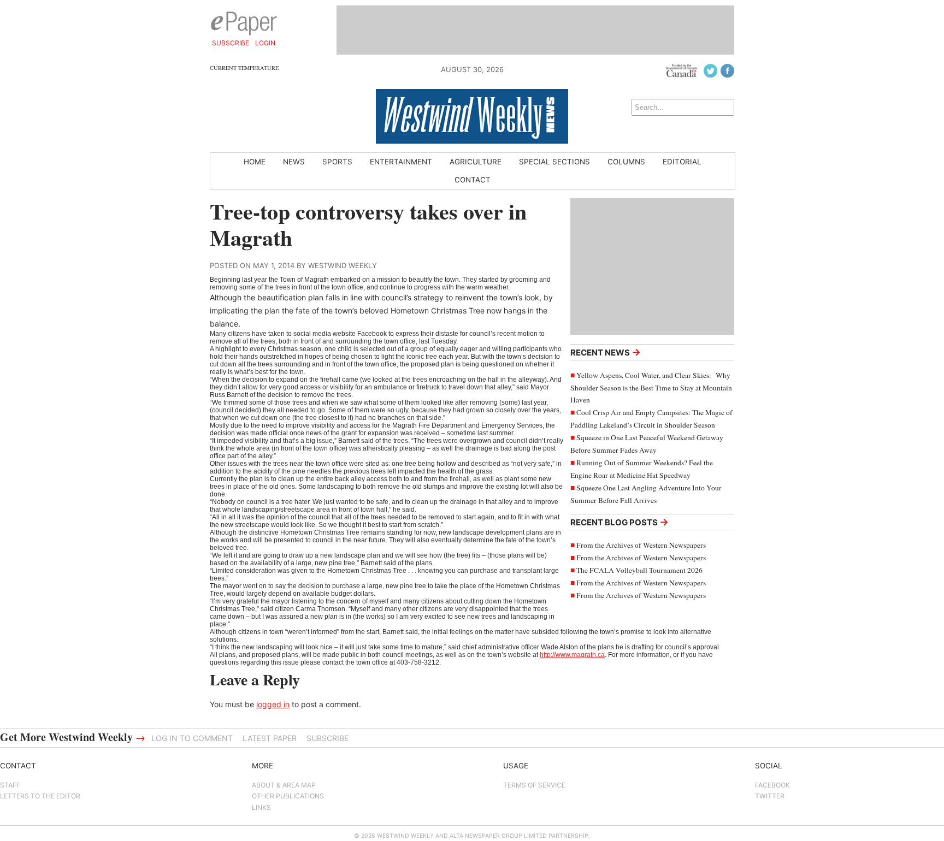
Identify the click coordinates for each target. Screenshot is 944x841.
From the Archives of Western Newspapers (641, 545)
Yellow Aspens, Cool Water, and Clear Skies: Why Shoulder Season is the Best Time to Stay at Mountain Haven (651, 387)
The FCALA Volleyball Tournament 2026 (639, 570)
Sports (337, 161)
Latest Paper (270, 738)
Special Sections (554, 161)
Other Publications (288, 796)
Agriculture (476, 161)
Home (255, 161)
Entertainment (401, 161)
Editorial (682, 161)
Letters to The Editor (40, 796)
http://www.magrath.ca (572, 655)
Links (261, 807)
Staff (10, 785)
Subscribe (230, 43)
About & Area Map (284, 785)
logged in (273, 704)
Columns (626, 161)
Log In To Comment (192, 738)
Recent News (605, 352)
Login (265, 43)
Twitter (769, 796)
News (294, 161)
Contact (473, 179)
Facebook (772, 785)
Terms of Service (534, 785)
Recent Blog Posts (619, 522)
